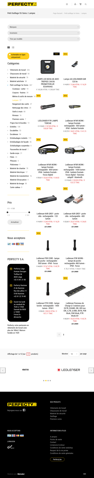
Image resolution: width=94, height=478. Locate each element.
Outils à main (17, 111)
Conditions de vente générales (61, 453)
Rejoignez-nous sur (14, 410)
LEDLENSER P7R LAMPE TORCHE (48, 121)
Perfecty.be (57, 459)
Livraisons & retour (57, 445)
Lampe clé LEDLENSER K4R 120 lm (75, 80)
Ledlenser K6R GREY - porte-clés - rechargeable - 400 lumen (75, 216)
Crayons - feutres (18, 92)
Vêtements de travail (18, 70)
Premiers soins (18, 119)
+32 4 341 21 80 (20, 280)
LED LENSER (47, 227)
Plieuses (13, 161)
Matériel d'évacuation (18, 180)
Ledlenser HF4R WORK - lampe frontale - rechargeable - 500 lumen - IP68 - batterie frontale (75, 124)
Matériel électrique (17, 172)
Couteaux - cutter (18, 89)
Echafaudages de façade (19, 142)
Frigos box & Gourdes (18, 123)
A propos (53, 437)
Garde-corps (14, 153)
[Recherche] (85, 4)
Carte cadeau (15, 187)
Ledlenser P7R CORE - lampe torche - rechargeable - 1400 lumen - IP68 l (47, 305)
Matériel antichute (17, 81)
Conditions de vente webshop (61, 448)
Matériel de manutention (19, 176)
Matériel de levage (17, 183)
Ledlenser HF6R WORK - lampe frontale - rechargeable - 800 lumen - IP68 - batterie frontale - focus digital (48, 169)
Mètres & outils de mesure (22, 96)
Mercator (21, 474)
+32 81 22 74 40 (20, 296)
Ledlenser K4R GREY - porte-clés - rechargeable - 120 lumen (48, 216)
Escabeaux (14, 134)
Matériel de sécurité (17, 77)
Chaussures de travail (18, 74)
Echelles (13, 127)
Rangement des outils (20, 104)
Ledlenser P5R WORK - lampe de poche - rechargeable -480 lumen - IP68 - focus (74, 262)
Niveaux (15, 115)
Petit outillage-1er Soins (71, 13)
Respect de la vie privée (59, 450)
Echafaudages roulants (18, 138)
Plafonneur (14, 164)
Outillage (53, 416)
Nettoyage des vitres (20, 108)
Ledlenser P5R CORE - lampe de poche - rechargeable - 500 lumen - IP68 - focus (47, 261)
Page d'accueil (57, 13)
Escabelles (14, 130)
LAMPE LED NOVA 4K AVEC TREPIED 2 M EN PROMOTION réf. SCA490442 (48, 83)
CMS (84, 474)
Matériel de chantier (17, 168)
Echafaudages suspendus (19, 145)
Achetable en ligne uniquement (18, 55)
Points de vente (56, 439)
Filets (12, 157)
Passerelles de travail (18, 149)
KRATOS (25, 370)
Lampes (15, 100)
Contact (53, 442)
